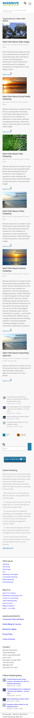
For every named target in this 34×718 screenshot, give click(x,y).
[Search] (24, 4)
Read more (6, 75)
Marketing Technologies (10, 574)
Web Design (6, 569)
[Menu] (28, 4)
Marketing (6, 564)
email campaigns (16, 514)
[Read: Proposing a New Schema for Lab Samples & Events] (4, 423)
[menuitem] (24, 4)
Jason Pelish (13, 361)
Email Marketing (8, 582)
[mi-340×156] (14, 4)
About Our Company (9, 593)
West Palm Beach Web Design (16, 42)
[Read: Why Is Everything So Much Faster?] (4, 417)
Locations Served (17, 45)
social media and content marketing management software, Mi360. (14, 521)
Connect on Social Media (10, 598)
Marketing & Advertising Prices (13, 595)
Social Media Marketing (10, 577)
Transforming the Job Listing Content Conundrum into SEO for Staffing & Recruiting (18, 399)
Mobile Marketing (8, 579)
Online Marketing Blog (10, 601)
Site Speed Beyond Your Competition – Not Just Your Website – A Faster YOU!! (19, 409)
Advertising (6, 567)
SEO (18, 505)
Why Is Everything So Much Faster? (18, 416)
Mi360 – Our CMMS (9, 608)
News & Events (8, 603)
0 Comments (17, 358)
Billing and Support (9, 606)
